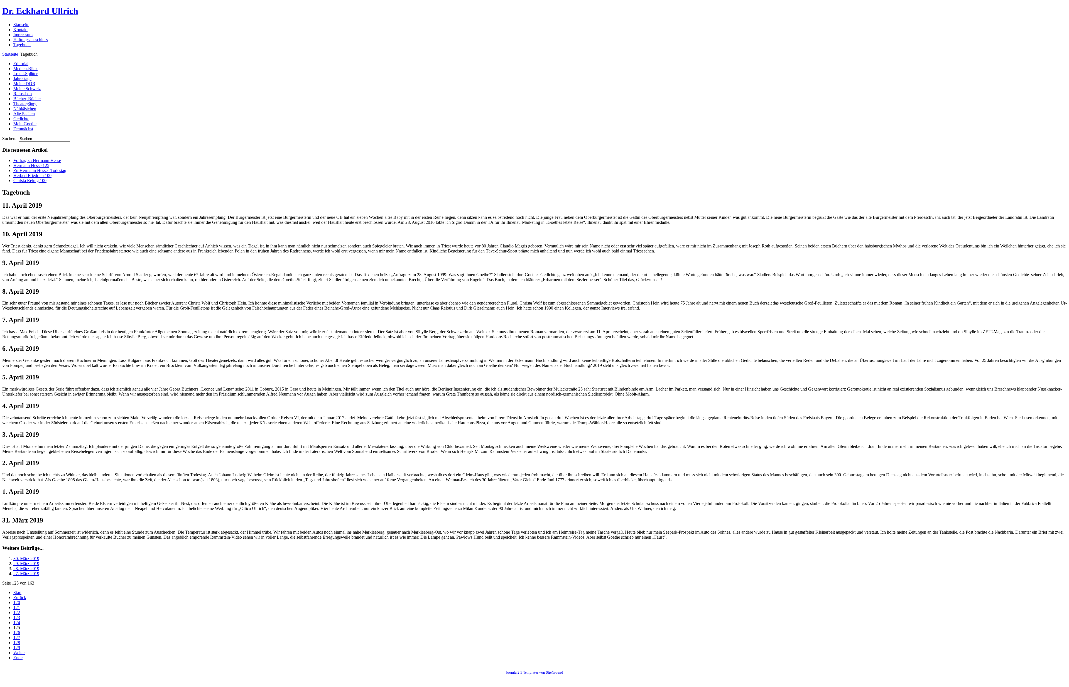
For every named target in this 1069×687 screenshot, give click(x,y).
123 (16, 617)
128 (16, 642)
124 (16, 622)
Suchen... (10, 138)
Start (17, 592)
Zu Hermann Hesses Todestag (39, 170)
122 (16, 612)
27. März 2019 (26, 573)
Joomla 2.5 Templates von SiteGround (534, 672)
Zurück (19, 597)
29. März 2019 (26, 563)
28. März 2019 (26, 568)
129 (16, 647)
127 (16, 637)
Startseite (10, 54)
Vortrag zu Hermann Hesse (37, 160)
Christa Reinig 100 (29, 180)
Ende (18, 657)
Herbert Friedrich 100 (32, 175)
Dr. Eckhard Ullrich (40, 11)
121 (16, 607)
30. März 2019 (26, 558)
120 (16, 602)
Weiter (19, 652)
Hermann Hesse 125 (31, 165)
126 (16, 632)
